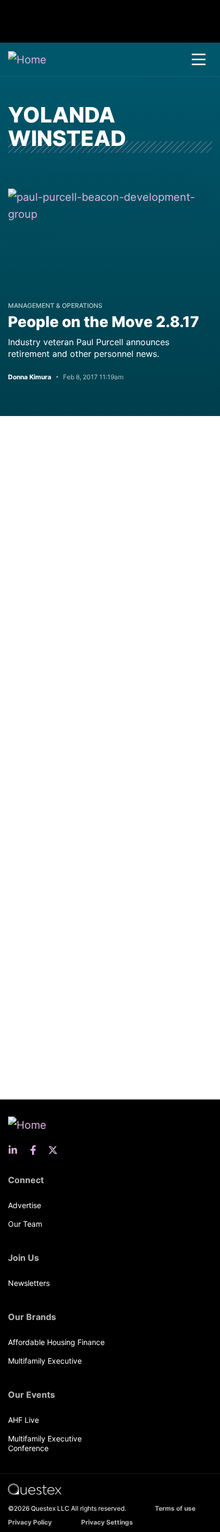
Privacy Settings (107, 1522)
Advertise (24, 1205)
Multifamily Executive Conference (45, 1443)
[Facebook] (36, 1150)
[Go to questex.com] (34, 1489)
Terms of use (175, 1508)
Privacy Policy (30, 1522)
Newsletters (29, 1282)
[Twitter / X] (56, 1150)
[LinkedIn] (16, 1150)
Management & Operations (55, 305)
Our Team (25, 1223)
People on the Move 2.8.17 (103, 322)
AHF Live (23, 1419)
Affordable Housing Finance (56, 1342)
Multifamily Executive (45, 1360)
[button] (198, 59)
